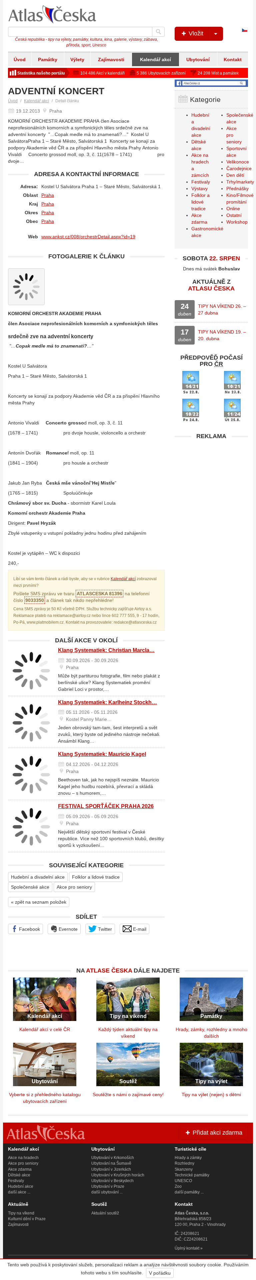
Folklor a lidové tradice (96, 877)
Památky (47, 59)
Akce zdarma (20, 1169)
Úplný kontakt (187, 1248)
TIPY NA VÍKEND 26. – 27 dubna (222, 309)
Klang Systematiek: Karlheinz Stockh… (107, 702)
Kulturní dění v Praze (27, 1219)
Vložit (195, 33)
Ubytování (198, 59)
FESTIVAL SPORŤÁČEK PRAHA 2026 (106, 806)
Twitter (104, 929)
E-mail (139, 929)
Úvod (20, 59)
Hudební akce (20, 1186)
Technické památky (192, 1175)
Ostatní (234, 215)
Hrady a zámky (188, 1157)
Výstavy (199, 188)
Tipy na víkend (21, 1213)
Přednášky (237, 188)
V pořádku (160, 1273)
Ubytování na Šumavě (111, 1163)
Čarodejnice (239, 168)
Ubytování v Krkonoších (112, 1157)
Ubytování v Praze (107, 1186)
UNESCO (183, 1180)
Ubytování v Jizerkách (111, 1169)
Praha (47, 195)
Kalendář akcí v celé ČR (44, 1029)
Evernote (67, 929)
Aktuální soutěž (105, 1213)
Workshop (237, 222)
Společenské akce (30, 887)
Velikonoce (237, 161)
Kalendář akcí (155, 59)
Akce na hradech (23, 1157)
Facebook (29, 929)
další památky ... (189, 1192)
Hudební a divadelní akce (38, 877)
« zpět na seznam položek (38, 902)
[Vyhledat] (158, 32)
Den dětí (235, 175)
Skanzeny (184, 1169)
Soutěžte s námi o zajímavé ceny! (128, 1094)
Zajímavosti (111, 59)
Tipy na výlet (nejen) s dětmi (211, 1094)
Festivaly (200, 181)
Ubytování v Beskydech (112, 1180)
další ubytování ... (107, 1192)
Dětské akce (19, 1175)
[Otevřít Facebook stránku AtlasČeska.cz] (211, 83)
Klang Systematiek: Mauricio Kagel (102, 754)
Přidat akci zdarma (216, 1132)
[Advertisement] (211, 485)
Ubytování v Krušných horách (117, 1175)
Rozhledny (184, 1163)
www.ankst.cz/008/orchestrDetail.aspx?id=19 (88, 236)
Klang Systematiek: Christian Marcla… (106, 650)
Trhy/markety (240, 181)
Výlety (77, 59)
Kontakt (233, 59)
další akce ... (19, 1192)
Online (233, 208)
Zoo (178, 1186)
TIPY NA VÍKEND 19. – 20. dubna (222, 335)
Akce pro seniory (74, 887)
